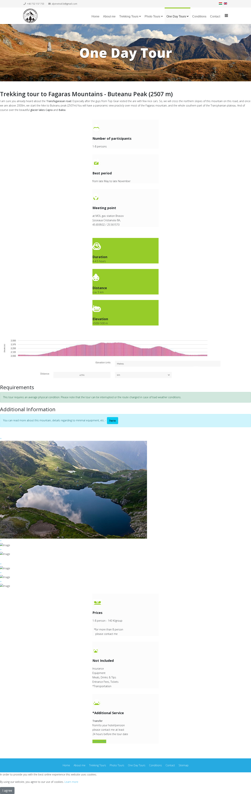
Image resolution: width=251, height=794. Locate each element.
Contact (215, 16)
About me (109, 16)
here (112, 421)
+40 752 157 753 (35, 3)
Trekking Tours (128, 16)
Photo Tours (152, 16)
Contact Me (99, 741)
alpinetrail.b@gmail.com (64, 3)
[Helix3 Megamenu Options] (226, 15)
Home (95, 16)
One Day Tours (176, 16)
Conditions (199, 16)
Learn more (71, 782)
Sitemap (184, 765)
